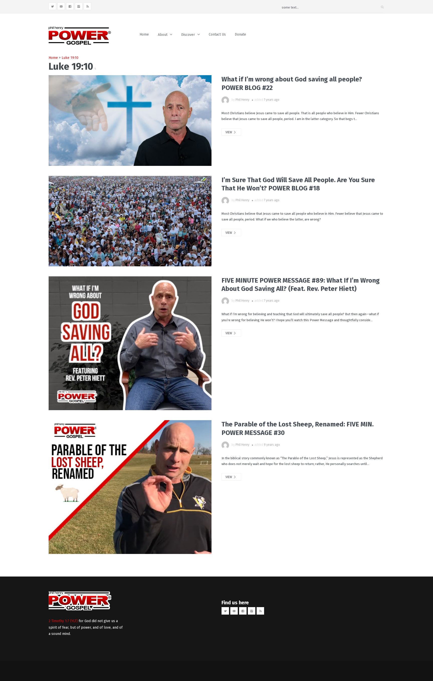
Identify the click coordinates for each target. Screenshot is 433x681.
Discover (188, 35)
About (162, 35)
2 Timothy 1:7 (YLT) (63, 621)
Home (144, 34)
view (229, 132)
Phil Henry (242, 99)
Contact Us (217, 34)
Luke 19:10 (70, 58)
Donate (240, 34)
